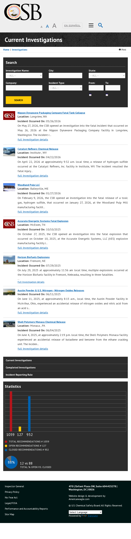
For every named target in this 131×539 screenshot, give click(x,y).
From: (92, 82)
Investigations (19, 49)
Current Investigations (19, 360)
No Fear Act (11, 497)
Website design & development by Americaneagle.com (87, 497)
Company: (11, 82)
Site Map (9, 514)
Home (6, 49)
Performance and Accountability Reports (26, 508)
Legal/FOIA (11, 503)
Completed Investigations (21, 367)
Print (123, 49)
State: (92, 70)
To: (107, 82)
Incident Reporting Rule (19, 374)
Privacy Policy (12, 491)
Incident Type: (57, 82)
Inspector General (14, 486)
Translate (93, 515)
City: (51, 70)
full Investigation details (33, 139)
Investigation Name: (17, 70)
